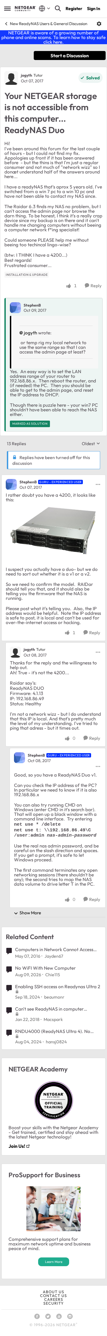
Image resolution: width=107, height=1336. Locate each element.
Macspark (53, 1019)
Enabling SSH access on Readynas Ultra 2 (57, 986)
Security (53, 1303)
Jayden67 (53, 956)
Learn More (53, 1262)
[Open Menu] (99, 24)
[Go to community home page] (25, 8)
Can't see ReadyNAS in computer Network (49, 1009)
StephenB (32, 305)
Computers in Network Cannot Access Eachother (54, 949)
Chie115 (52, 974)
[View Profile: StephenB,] (15, 307)
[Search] (58, 8)
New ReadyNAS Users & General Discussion (48, 23)
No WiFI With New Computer (45, 968)
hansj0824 (56, 1042)
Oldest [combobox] (91, 443)
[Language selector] (44, 8)
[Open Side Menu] (7, 8)
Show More (30, 912)
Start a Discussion (69, 55)
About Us (53, 1291)
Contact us (53, 1295)
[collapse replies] (53, 477)
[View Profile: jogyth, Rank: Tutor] (11, 78)
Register (74, 8)
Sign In (93, 8)
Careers (53, 1299)
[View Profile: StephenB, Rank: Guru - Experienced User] (11, 484)
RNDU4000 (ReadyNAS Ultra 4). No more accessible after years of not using (56, 1031)
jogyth (26, 75)
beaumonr (54, 997)
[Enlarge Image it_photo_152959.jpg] (53, 529)
